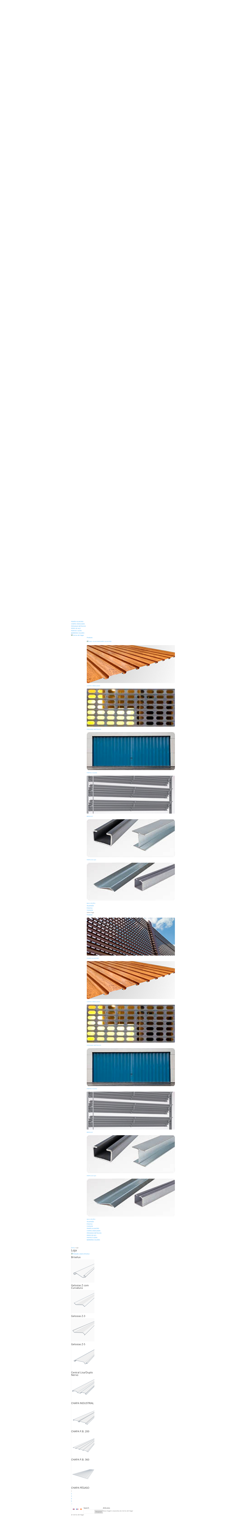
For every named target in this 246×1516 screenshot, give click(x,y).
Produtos (90, 637)
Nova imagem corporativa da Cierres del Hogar (118, 1511)
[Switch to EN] (74, 1509)
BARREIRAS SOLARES (77, 633)
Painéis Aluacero (105, 641)
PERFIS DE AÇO (76, 628)
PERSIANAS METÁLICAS (78, 626)
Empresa (89, 908)
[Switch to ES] (81, 1509)
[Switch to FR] (77, 1509)
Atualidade (90, 906)
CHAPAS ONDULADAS (78, 624)
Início (73, 1248)
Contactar (90, 910)
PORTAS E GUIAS (76, 631)
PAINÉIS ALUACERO (77, 621)
